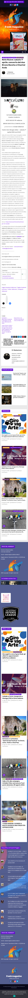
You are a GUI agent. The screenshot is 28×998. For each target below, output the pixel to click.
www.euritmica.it (18, 246)
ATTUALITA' (4, 821)
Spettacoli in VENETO (17, 415)
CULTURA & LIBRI (6, 479)
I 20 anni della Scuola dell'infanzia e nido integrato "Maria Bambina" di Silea (17, 878)
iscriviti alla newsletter (8, 278)
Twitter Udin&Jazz (12, 289)
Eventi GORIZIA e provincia (18, 511)
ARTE (4, 511)
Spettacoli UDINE (20, 57)
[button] (25, 52)
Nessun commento (7, 831)
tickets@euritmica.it (7, 248)
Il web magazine (14, 26)
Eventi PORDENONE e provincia (15, 447)
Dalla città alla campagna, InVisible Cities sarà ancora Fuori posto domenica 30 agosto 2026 (13, 532)
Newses (22, 986)
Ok (14, 996)
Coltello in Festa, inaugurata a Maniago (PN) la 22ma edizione (13, 467)
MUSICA (14, 57)
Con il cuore (10, 821)
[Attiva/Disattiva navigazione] (22, 52)
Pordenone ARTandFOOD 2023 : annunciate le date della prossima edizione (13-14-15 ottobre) (16, 924)
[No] (26, 994)
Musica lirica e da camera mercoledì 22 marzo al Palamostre (19, 319)
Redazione (10, 72)
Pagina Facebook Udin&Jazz (9, 287)
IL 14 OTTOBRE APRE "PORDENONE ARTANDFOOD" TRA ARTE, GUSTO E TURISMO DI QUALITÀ (17, 895)
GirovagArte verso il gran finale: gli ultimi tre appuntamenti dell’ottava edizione (13, 435)
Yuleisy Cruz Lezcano (17, 829)
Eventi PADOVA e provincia (8, 415)
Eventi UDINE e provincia (7, 57)
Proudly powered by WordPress (10, 986)
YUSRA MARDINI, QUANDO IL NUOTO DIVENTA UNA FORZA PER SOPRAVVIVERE (13, 825)
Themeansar (14, 987)
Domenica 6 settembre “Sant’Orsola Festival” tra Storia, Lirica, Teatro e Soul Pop (13, 500)
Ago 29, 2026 (6, 439)
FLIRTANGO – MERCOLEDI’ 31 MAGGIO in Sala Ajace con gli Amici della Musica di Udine (7, 320)
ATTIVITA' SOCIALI (6, 447)
